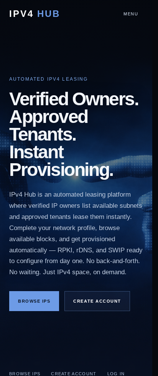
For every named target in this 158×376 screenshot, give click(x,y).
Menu (130, 14)
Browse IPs (34, 301)
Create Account (97, 301)
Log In (116, 373)
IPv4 (34, 13)
